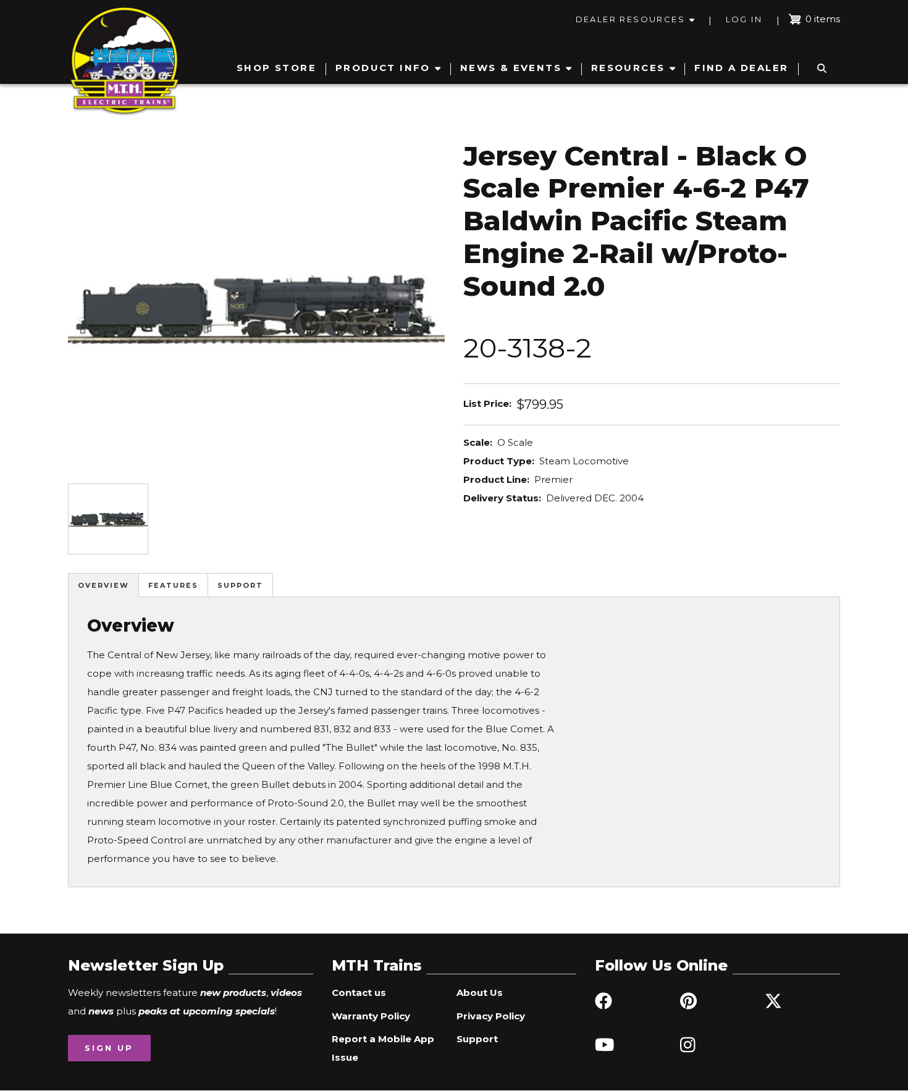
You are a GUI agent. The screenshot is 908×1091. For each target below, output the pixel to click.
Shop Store (276, 67)
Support (240, 585)
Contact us (359, 992)
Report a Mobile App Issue (383, 1048)
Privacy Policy (490, 1016)
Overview (103, 585)
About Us (479, 992)
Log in (744, 19)
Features (173, 585)
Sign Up (109, 1048)
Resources (628, 67)
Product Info (383, 67)
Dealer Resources (630, 19)
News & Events (510, 67)
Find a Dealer (741, 67)
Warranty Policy (371, 1016)
